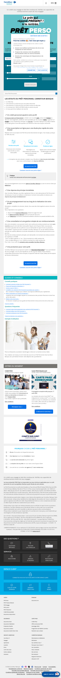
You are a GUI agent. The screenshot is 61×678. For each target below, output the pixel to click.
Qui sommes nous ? (36, 642)
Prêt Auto (6, 600)
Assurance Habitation (9, 624)
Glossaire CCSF (35, 659)
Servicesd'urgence (30, 559)
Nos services (35, 652)
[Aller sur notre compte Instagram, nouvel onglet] (26, 667)
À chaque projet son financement (14, 118)
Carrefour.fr (7, 638)
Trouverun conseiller (30, 546)
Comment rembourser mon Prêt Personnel (16, 313)
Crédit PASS (9, 371)
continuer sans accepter (38, 36)
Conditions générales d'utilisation (15, 672)
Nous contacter (35, 649)
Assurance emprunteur (9, 614)
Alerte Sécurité (21, 674)
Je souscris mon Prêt (30, 166)
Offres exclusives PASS (37, 624)
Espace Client (12, 397)
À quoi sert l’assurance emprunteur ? (14, 286)
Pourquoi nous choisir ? (37, 645)
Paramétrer (31, 70)
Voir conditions (9, 401)
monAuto (6, 654)
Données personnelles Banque (20, 670)
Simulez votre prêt (30, 84)
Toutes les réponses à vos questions (14, 316)
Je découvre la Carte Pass (43, 411)
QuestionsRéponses (12, 546)
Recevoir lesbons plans (49, 559)
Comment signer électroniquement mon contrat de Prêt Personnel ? (22, 309)
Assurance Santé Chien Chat (11, 631)
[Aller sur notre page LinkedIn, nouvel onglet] (32, 667)
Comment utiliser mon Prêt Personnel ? (15, 311)
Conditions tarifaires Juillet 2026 (35, 674)
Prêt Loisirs (6, 607)
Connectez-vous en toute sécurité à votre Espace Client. (31, 577)
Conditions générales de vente (43, 669)
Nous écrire (12, 559)
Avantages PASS (35, 626)
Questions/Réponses (21, 213)
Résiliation (34, 640)
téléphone (8, 185)
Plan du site (38, 667)
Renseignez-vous (16, 406)
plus (39, 78)
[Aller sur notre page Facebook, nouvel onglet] (22, 667)
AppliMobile (49, 588)
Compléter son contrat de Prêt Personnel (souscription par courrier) (22, 290)
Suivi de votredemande (12, 588)
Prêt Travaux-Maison (9, 602)
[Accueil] (10, 3)
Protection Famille (8, 626)
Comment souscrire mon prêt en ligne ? (30, 170)
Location (6, 645)
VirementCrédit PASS (30, 588)
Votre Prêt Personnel (11, 93)
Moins (6, 65)
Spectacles (6, 642)
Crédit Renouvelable (9, 612)
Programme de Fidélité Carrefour (40, 628)
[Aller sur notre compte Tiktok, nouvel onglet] (29, 667)
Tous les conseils (9, 303)
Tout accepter (42, 70)
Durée (30, 76)
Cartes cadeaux (7, 652)
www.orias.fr (36, 531)
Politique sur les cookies (33, 672)
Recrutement (35, 654)
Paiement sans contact (37, 631)
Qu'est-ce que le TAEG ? (11, 288)
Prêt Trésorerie (7, 609)
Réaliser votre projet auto (12, 299)
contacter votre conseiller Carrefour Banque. (32, 242)
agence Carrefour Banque (33, 183)
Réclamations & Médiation (38, 638)
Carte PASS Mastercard (39, 371)
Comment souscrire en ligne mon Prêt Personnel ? (18, 284)
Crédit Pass (34, 621)
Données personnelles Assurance (39, 670)
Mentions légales (28, 669)
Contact (45, 667)
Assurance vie (35, 600)
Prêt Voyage (7, 605)
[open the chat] (51, 674)
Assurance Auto (8, 621)
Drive (5, 647)
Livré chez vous (7, 649)
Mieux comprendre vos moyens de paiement (17, 293)
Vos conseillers (35, 647)
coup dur (30, 121)
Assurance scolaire (8, 628)
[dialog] (30, 54)
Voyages (6, 640)
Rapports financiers (36, 656)
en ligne (34, 177)
